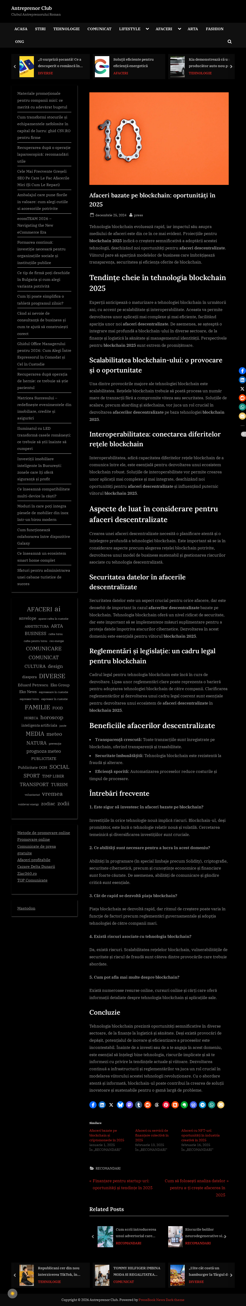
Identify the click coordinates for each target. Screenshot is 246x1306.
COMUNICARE (44, 648)
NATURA (36, 743)
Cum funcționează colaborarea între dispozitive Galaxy (43, 536)
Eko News (28, 691)
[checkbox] (12, 1293)
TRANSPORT (34, 784)
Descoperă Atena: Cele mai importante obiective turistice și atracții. (211, 1271)
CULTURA (35, 666)
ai (58, 608)
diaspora (29, 677)
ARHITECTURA (37, 626)
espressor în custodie (54, 699)
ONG (19, 41)
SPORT (32, 775)
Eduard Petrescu (33, 684)
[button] (93, 1104)
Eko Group (60, 684)
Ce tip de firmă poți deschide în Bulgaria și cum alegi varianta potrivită (43, 279)
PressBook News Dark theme (161, 1300)
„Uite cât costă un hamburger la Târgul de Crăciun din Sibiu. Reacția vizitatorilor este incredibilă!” (135, 1271)
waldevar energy (28, 804)
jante (62, 725)
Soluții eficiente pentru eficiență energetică (58, 62)
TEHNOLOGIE (66, 28)
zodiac (48, 803)
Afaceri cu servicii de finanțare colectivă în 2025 (152, 1135)
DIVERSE (52, 676)
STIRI (40, 28)
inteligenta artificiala (39, 725)
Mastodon (26, 908)
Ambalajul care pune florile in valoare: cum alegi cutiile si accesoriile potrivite (42, 201)
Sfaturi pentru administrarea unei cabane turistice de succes (43, 577)
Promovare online (33, 839)
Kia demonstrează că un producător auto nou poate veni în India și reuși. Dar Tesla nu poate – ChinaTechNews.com (136, 63)
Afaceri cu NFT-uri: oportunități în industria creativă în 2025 (200, 1135)
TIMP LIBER (53, 776)
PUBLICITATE (43, 758)
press (138, 214)
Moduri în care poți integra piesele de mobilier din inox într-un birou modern (42, 512)
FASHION (215, 28)
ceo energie (56, 641)
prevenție (55, 743)
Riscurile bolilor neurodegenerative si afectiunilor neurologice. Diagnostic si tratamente (207, 1233)
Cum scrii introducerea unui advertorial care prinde (136, 1233)
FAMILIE (37, 707)
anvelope (27, 618)
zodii (63, 803)
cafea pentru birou (35, 641)
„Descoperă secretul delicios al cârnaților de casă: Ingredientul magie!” (212, 63)
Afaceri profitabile (33, 859)
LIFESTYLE (129, 28)
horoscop (51, 717)
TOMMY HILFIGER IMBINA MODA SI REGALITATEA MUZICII (61, 1271)
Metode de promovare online (43, 832)
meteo (54, 733)
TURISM (59, 784)
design (55, 666)
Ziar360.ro (27, 873)
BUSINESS (35, 633)
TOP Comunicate (32, 879)
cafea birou (56, 634)
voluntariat (32, 794)
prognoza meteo (43, 751)
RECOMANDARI (108, 1168)
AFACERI (164, 28)
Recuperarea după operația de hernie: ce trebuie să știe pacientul (42, 380)
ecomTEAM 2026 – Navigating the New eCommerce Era (35, 225)
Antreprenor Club (31, 8)
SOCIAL (59, 766)
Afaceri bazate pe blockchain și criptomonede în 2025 (106, 1135)
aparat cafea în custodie (53, 618)
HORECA (31, 718)
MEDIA (35, 733)
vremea (52, 793)
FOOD (57, 708)
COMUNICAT (99, 28)
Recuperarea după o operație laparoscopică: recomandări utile (44, 154)
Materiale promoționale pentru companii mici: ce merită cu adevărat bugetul (42, 100)
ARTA (193, 28)
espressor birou (29, 699)
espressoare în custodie (53, 692)
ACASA (20, 28)
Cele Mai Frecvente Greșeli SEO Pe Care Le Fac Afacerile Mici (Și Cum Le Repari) (43, 178)
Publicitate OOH (32, 767)
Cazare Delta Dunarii (36, 866)
